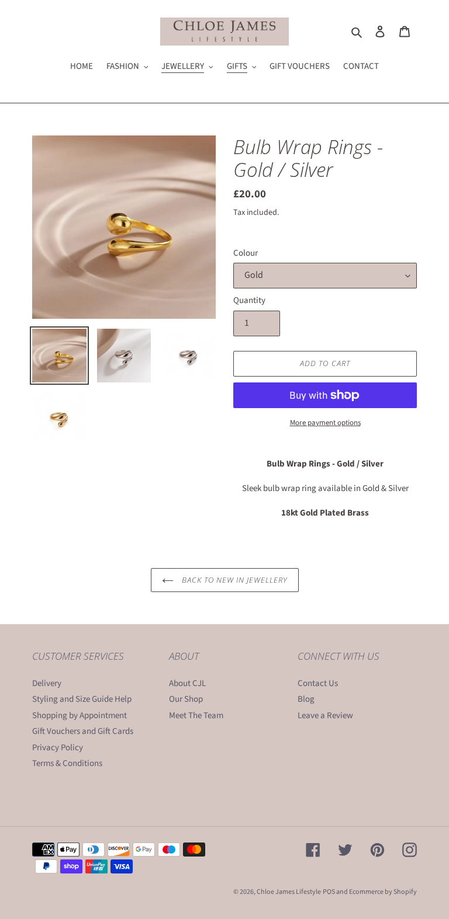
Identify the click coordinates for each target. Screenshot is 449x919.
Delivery (46, 683)
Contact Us (318, 683)
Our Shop (186, 699)
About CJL (187, 683)
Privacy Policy (57, 748)
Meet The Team (196, 715)
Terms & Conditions (67, 763)
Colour (245, 253)
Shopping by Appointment (79, 715)
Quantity (249, 300)
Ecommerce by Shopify (383, 892)
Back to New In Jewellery (233, 580)
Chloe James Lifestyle (289, 892)
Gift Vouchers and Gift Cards (82, 731)
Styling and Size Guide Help (82, 699)
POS (329, 892)
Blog (306, 699)
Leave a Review (325, 715)
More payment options (325, 422)
